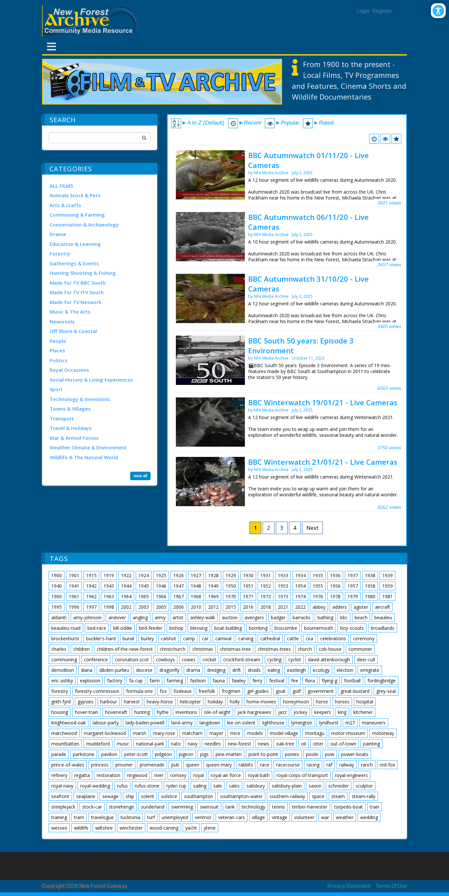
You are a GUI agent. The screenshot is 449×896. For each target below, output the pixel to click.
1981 (387, 596)
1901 (74, 575)
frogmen (231, 691)
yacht (191, 828)
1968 (196, 596)
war (325, 817)
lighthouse (273, 722)
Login (363, 11)
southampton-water (241, 796)
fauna (219, 680)
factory (114, 680)
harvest (132, 701)
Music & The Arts (70, 311)
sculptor (364, 786)
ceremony (363, 638)
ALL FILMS (61, 185)
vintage (279, 817)
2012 (213, 607)
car (205, 638)
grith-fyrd (61, 701)
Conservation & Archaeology (84, 224)
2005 (161, 607)
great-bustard (355, 691)
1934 (300, 575)
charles (58, 649)
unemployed (175, 817)
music (123, 744)
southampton (198, 796)
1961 (74, 596)
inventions (186, 712)
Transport (62, 418)
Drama (58, 234)
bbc (344, 617)
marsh (139, 733)
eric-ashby (62, 680)
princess (99, 765)
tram (79, 817)
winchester (131, 828)
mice (235, 733)
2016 (248, 607)
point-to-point (263, 754)
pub (175, 765)
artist (178, 617)
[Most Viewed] (385, 139)
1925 (161, 575)
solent (147, 796)
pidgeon (163, 754)
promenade (152, 765)
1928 (213, 575)
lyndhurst (329, 722)
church (305, 649)
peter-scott (136, 754)
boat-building (228, 628)
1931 (265, 575)
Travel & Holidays (71, 428)
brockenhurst (65, 638)
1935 (318, 575)
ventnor (203, 817)
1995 (56, 607)
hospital (364, 701)
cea (309, 638)
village (258, 817)
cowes (189, 659)
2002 (126, 607)
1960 (56, 596)
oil (303, 744)
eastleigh (296, 670)
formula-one (139, 691)
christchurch (172, 649)
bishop (176, 628)
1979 (352, 596)
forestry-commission (97, 691)
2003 (143, 607)
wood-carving (164, 828)
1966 (161, 596)
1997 (91, 607)
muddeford (98, 744)
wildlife (81, 828)
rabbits (246, 765)
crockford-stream (241, 659)
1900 (56, 575)
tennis (278, 807)
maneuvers (374, 722)
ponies (292, 754)
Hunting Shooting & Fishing (83, 273)
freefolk (207, 691)
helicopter (190, 701)
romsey (178, 775)
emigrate (369, 670)
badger (278, 617)
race (264, 765)
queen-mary (219, 765)
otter (318, 744)
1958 (370, 586)
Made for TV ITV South (77, 292)
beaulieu (383, 617)
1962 (91, 596)
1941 (74, 586)
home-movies (261, 701)
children (81, 649)
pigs (204, 754)
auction (230, 617)
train (374, 807)
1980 (370, 596)
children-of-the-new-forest (125, 649)
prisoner (124, 765)
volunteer (304, 817)
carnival (223, 638)
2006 (178, 607)
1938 (370, 575)
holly (235, 701)
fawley (239, 680)
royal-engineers (351, 775)
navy (193, 744)
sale (217, 786)
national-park (150, 744)
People (58, 341)
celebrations (333, 638)
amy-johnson (87, 617)
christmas (202, 649)
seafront (60, 796)
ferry (257, 680)
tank (230, 807)
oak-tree (285, 744)
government (321, 691)
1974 (300, 596)
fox (163, 691)
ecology (321, 670)
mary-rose (164, 733)
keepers (322, 712)
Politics (58, 360)
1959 (387, 586)
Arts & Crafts (65, 205)
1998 (109, 607)
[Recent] (374, 139)
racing (313, 765)
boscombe (285, 628)
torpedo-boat (348, 807)
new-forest (239, 744)
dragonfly (169, 670)
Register (382, 11)
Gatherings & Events (74, 263)
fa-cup (136, 680)
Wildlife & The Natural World (84, 457)
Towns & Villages (70, 408)
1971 (248, 596)
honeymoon (296, 701)
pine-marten (229, 754)
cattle (293, 638)
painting (371, 744)
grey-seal (386, 691)
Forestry (60, 253)
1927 (196, 575)
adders (339, 607)
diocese (144, 670)
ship (130, 796)
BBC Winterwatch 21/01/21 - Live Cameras (322, 462)
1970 (230, 596)
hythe (163, 712)
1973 (283, 596)
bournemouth (318, 628)
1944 (126, 586)
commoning (64, 659)
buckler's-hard (101, 638)
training (59, 817)
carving (245, 638)
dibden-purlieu (114, 670)
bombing (258, 628)
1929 (230, 575)
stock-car (92, 807)
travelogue (102, 817)
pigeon (186, 754)
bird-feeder (150, 628)
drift (236, 670)
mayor (216, 733)
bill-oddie (122, 628)
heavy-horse (160, 701)
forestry (59, 691)
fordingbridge (381, 680)
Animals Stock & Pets (75, 195)
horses (342, 701)
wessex (59, 828)
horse (322, 701)
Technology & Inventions (80, 399)
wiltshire (104, 828)
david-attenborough (329, 659)
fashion (198, 680)
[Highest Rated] (396, 139)
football (352, 680)
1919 (109, 575)
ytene (210, 828)
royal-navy (62, 786)
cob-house (330, 649)
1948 (196, 586)
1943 (109, 586)
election (345, 670)
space (318, 796)
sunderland (152, 807)
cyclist (294, 659)
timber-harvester (309, 807)
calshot (168, 638)
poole (312, 754)
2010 (196, 607)
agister (361, 607)
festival (276, 680)
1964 (126, 596)
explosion (90, 680)
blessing (198, 628)
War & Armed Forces (74, 438)
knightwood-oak (68, 722)
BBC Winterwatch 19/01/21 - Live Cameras (322, 402)
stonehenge (121, 807)
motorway (383, 733)
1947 (178, 586)
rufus (122, 786)
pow (329, 754)
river (158, 775)
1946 (161, 586)
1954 (300, 586)
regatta (82, 775)
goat (281, 691)
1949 (213, 586)
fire (294, 680)
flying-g (329, 680)
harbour (108, 701)
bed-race (96, 628)
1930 (248, 575)
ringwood (137, 775)
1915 (91, 575)
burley (147, 638)
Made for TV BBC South (78, 282)
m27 (350, 722)
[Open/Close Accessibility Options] (438, 10)
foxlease (183, 691)
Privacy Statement (349, 886)
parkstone (83, 754)
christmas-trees (274, 649)
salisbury (256, 786)
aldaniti (58, 617)
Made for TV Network (75, 302)
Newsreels (62, 321)
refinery (59, 775)
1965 (143, 596)
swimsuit (209, 807)
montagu (314, 733)
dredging (216, 670)
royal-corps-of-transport (302, 775)
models (255, 733)
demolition (62, 670)
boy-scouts (352, 628)
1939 (387, 575)
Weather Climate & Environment (88, 447)
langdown (210, 722)
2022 (300, 607)
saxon (315, 786)
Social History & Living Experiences (91, 379)
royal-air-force (226, 775)
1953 (283, 586)
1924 (143, 575)
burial (128, 638)
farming (175, 680)
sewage (110, 796)
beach (361, 617)
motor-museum (348, 733)
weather (344, 817)
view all (140, 476)
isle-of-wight (217, 712)
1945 (143, 586)
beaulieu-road (66, 628)
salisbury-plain (287, 786)
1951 (248, 586)
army (160, 617)
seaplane (85, 796)
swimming (182, 807)
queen (192, 765)
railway (346, 765)
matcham (192, 733)
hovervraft (116, 712)
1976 (318, 596)
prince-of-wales (67, 765)
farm (155, 680)
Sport (56, 389)
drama (193, 670)
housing (59, 712)
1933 (283, 575)
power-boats (354, 754)
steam (338, 796)
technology (253, 807)
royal (198, 775)
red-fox (387, 765)
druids (254, 670)
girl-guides (258, 691)
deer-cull (366, 659)
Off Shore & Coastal (73, 331)
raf (329, 765)
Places (57, 350)
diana (86, 670)
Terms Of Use (391, 886)
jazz (282, 712)
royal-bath (259, 775)
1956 (335, 586)
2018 (265, 607)
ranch (367, 765)
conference (96, 659)
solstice (169, 796)
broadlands (382, 628)
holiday (215, 701)
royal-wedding (95, 786)
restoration (108, 775)
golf (297, 691)
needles (212, 744)
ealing (274, 670)
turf (151, 817)
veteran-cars (231, 817)
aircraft (382, 607)
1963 (109, 596)
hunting (142, 712)
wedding (369, 817)
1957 (352, 586)
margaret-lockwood (105, 733)
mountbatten (65, 744)
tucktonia (130, 817)
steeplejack (63, 807)
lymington (301, 722)
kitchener (363, 712)
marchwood (64, 733)
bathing (325, 617)
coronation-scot (132, 659)
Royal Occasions (69, 369)
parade (58, 754)
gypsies (85, 701)
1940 (56, 586)
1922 (126, 575)
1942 (91, 586)
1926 (178, 575)
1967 (178, 596)
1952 (265, 586)
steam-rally (363, 796)
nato (176, 744)
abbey (319, 607)
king (342, 712)
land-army (182, 722)
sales (234, 786)
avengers (254, 617)
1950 (230, 586)
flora (310, 680)
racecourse (288, 765)
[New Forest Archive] (91, 20)
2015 (230, 607)
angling (140, 617)
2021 (283, 607)
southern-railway (287, 796)
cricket (209, 659)
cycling (274, 659)
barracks (302, 617)
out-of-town (343, 744)
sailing (199, 786)
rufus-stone (147, 786)
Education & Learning (75, 244)
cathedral (270, 638)
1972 (265, 596)
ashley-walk (202, 617)
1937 (352, 575)
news (263, 744)
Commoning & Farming (77, 214)
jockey (300, 712)
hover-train (86, 712)
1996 (74, 607)
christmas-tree (235, 649)
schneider (338, 786)
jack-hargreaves (254, 712)
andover (117, 617)
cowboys (165, 659)
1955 (318, 586)
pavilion (109, 754)
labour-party (106, 722)
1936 (335, 575)
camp (189, 638)
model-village (284, 733)
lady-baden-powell (145, 722)
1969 (213, 596)
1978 (335, 596)
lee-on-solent (241, 722)
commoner (360, 649)
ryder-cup (176, 786)
